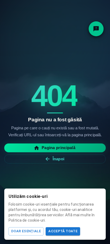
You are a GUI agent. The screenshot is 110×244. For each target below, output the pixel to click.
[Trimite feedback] (96, 28)
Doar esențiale (26, 231)
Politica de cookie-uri (27, 220)
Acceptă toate (62, 231)
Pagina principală (58, 147)
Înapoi (59, 159)
